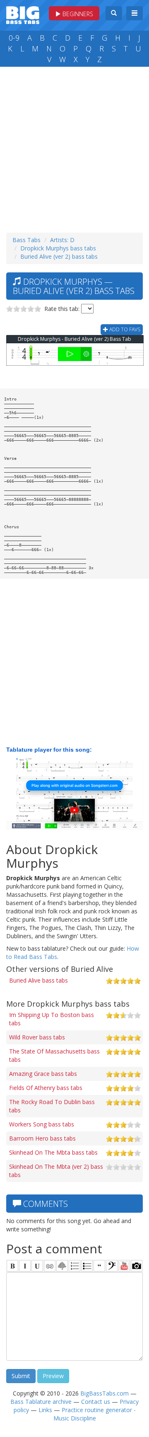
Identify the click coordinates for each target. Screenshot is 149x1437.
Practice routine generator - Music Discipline (94, 1414)
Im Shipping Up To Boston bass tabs (51, 1019)
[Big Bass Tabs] (22, 14)
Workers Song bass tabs (41, 1124)
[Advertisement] (74, 147)
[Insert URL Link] (49, 1266)
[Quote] (99, 1266)
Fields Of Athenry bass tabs (45, 1088)
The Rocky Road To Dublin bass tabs (52, 1106)
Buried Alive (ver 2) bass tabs (59, 256)
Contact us (95, 1401)
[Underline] (37, 1266)
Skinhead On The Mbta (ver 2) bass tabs (56, 1171)
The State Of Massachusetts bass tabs (54, 1055)
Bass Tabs (26, 240)
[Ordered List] (74, 1266)
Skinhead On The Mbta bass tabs (53, 1152)
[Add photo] (136, 1266)
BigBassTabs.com (104, 1393)
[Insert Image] (62, 1266)
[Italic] (25, 1266)
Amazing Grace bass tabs (43, 1074)
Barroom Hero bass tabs (42, 1138)
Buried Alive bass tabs (38, 980)
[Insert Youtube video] (124, 1266)
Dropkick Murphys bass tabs (58, 248)
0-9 (14, 38)
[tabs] (112, 1266)
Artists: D (62, 240)
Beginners (77, 14)
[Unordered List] (87, 1266)
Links (45, 1410)
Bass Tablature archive (41, 1401)
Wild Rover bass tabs (37, 1037)
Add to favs (124, 329)
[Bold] (12, 1266)
